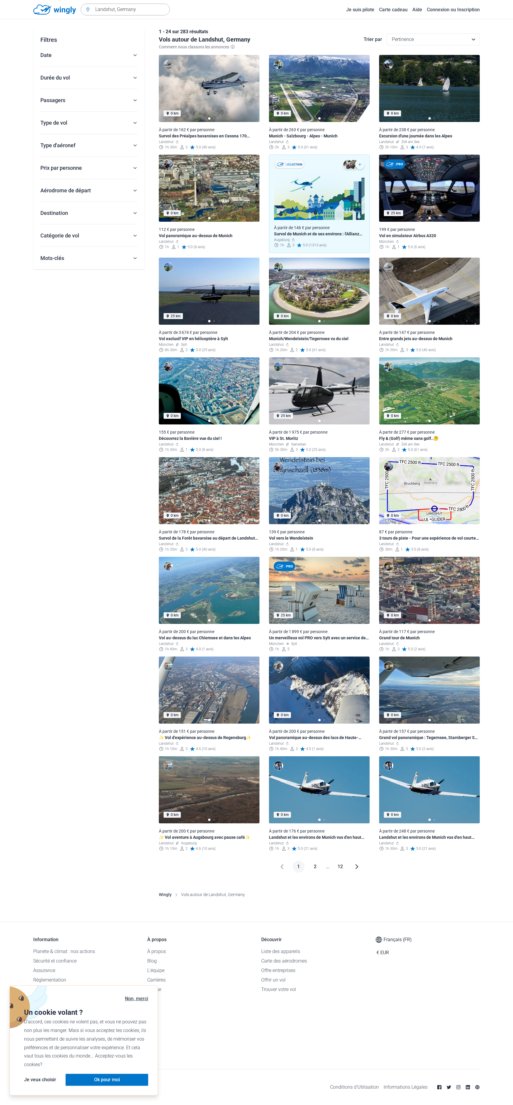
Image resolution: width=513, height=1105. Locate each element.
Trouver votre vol (278, 989)
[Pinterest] (477, 1087)
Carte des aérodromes (284, 961)
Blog (152, 961)
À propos (156, 951)
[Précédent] (282, 867)
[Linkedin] (468, 1087)
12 (340, 866)
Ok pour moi (107, 1079)
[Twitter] (448, 1087)
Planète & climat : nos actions (64, 951)
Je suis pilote (360, 9)
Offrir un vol (273, 980)
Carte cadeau (393, 9)
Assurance (44, 970)
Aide (417, 9)
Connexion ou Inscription (453, 9)
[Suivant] (357, 867)
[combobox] (125, 9)
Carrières (156, 980)
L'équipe (155, 970)
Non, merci (136, 998)
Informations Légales (406, 1087)
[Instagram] (458, 1087)
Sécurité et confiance (55, 961)
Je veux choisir (40, 1079)
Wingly (165, 894)
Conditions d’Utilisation (354, 1087)
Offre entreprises (278, 970)
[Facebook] (439, 1087)
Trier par (373, 39)
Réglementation (49, 980)
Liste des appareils (280, 951)
